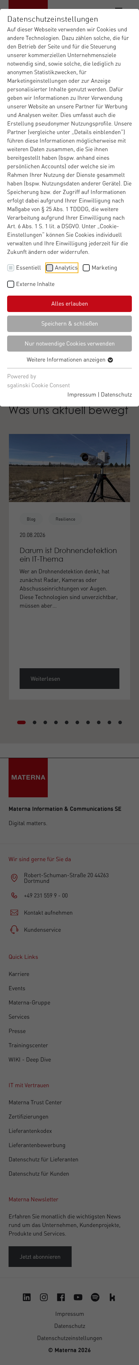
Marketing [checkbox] (104, 267)
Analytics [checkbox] (66, 267)
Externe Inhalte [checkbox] (35, 283)
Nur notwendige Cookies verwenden (70, 343)
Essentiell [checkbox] (28, 267)
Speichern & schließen (69, 323)
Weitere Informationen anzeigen (67, 359)
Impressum (81, 394)
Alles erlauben (69, 303)
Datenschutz (116, 394)
